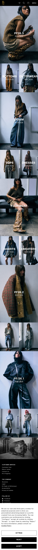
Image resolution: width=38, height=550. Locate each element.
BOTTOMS (9, 77)
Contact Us (5, 471)
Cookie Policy (6, 525)
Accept (19, 546)
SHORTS (9, 250)
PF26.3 (19, 34)
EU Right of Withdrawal (9, 486)
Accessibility (6, 488)
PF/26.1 (19, 379)
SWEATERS (28, 250)
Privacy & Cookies (7, 490)
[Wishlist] (19, 3)
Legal (3, 484)
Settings (19, 533)
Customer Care (6, 467)
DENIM (19, 120)
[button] (24, 3)
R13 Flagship (6, 473)
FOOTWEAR (19, 207)
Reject (19, 539)
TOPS (9, 163)
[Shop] (9, 336)
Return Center (6, 469)
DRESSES (28, 163)
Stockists (5, 482)
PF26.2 (19, 293)
